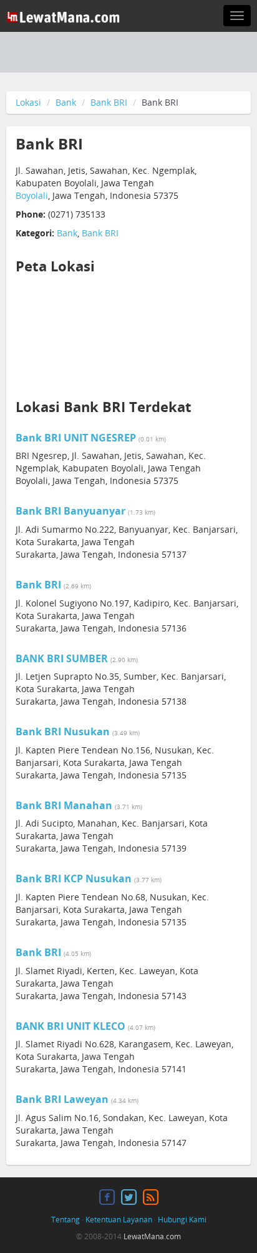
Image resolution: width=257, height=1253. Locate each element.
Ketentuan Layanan (118, 1219)
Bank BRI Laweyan (62, 1099)
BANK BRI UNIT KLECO (70, 1026)
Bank (66, 102)
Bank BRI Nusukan (63, 731)
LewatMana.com (152, 1236)
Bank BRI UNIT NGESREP (76, 438)
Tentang (65, 1219)
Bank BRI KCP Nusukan (74, 878)
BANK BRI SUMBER (62, 658)
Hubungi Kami (182, 1219)
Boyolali (32, 195)
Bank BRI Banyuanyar (70, 511)
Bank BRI (108, 102)
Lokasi (28, 102)
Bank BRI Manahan (64, 805)
